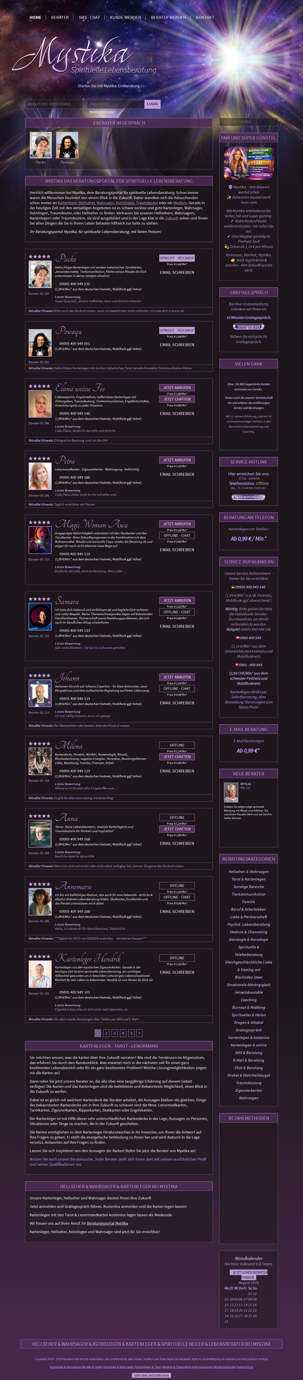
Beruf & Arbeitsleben (248, 909)
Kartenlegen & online (249, 1045)
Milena (69, 745)
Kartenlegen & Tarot (148, 1367)
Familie (248, 901)
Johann (67, 677)
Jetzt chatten (177, 399)
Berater (60, 17)
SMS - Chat (89, 17)
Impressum (205, 1367)
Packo (41, 162)
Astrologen (125, 202)
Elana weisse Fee (80, 388)
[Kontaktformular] (248, 499)
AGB (194, 1367)
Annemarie (73, 886)
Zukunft (172, 218)
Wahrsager (105, 202)
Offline (177, 745)
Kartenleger (67, 202)
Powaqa (67, 162)
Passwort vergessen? (102, 111)
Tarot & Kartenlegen (249, 879)
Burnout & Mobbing (248, 1007)
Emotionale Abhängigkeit (248, 984)
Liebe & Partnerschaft (248, 916)
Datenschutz (245, 1367)
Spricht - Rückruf (177, 258)
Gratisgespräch (249, 1030)
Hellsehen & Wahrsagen (249, 871)
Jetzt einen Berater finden (250, 1275)
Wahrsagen (248, 1097)
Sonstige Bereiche (249, 886)
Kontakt (205, 17)
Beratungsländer (225, 1367)
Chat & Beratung (248, 1067)
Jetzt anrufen (177, 387)
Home (35, 17)
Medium (180, 202)
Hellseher (87, 202)
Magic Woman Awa (91, 524)
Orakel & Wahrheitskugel (248, 1075)
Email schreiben (177, 272)
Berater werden (168, 17)
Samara (67, 601)
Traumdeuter (147, 202)
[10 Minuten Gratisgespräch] (248, 328)
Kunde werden (125, 17)
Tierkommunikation (249, 894)
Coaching (249, 999)
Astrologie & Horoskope (248, 939)
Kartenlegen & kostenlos (248, 1037)
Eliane (245, 784)
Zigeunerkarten (248, 1090)
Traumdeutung (249, 1082)
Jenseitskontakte (248, 992)
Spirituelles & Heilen (249, 1014)
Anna (66, 818)
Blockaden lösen (249, 977)
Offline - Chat (177, 535)
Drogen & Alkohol (248, 1022)
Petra (65, 460)
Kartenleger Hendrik (87, 958)
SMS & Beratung (248, 1052)
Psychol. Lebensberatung (248, 924)
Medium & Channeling (249, 931)
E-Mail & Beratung (248, 1060)
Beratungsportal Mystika (107, 1223)
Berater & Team (92, 1367)
